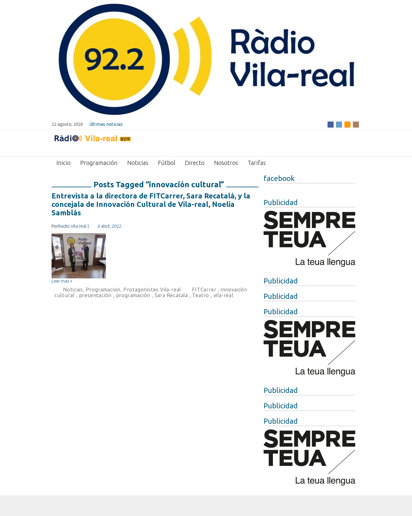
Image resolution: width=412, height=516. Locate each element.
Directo (194, 162)
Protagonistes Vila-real (152, 289)
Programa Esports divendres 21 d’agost (165, 124)
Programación (99, 162)
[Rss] (347, 124)
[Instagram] (356, 124)
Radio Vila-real (72, 226)
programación (133, 295)
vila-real (223, 295)
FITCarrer (204, 289)
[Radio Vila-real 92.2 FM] (92, 143)
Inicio (63, 162)
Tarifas (257, 162)
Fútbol (166, 162)
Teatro (200, 295)
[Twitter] (339, 124)
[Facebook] (330, 124)
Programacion (103, 289)
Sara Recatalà (171, 295)
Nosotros (226, 162)
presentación (95, 295)
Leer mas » (62, 280)
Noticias (137, 162)
